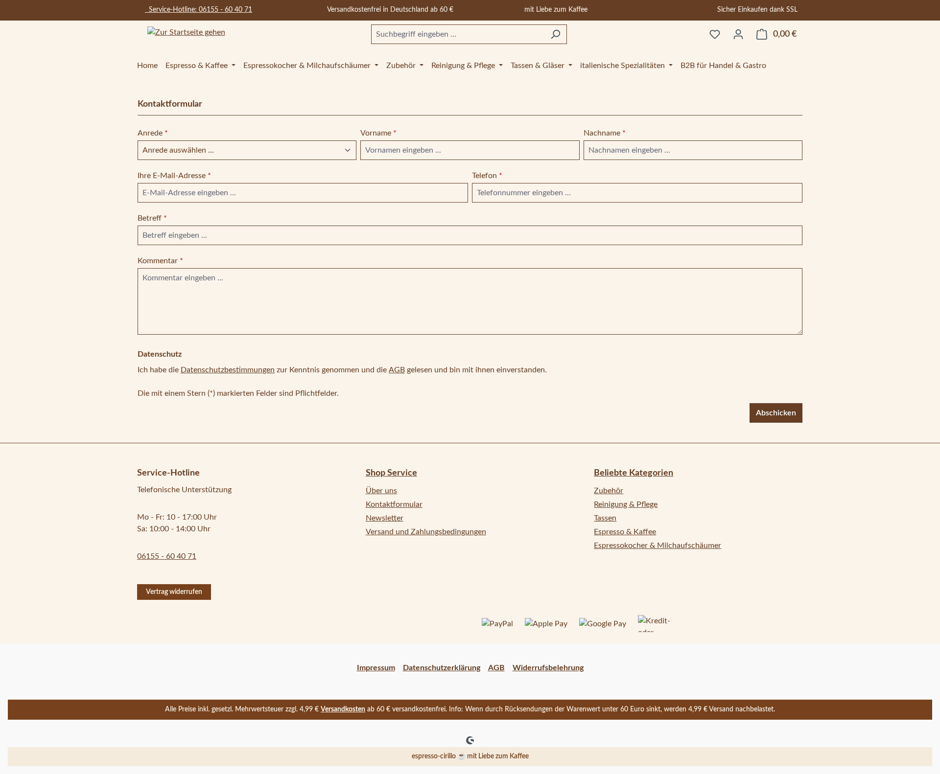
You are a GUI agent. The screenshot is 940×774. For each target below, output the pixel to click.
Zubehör (608, 491)
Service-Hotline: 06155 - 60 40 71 (198, 9)
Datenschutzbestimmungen (228, 370)
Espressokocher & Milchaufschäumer (657, 545)
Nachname (605, 133)
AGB (397, 370)
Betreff (152, 218)
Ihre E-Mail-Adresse (174, 176)
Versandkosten (343, 709)
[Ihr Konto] (738, 34)
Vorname (378, 133)
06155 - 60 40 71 (166, 556)
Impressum (376, 668)
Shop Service (391, 473)
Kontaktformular (394, 504)
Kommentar (160, 261)
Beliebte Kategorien (633, 473)
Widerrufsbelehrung (548, 668)
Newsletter (384, 518)
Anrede (153, 133)
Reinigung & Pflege (626, 504)
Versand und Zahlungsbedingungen (426, 532)
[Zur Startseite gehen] (186, 32)
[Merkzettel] (715, 34)
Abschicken (776, 413)
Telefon (487, 176)
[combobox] (457, 34)
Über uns (381, 491)
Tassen (605, 518)
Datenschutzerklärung (441, 668)
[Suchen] (555, 34)
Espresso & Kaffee (625, 532)
